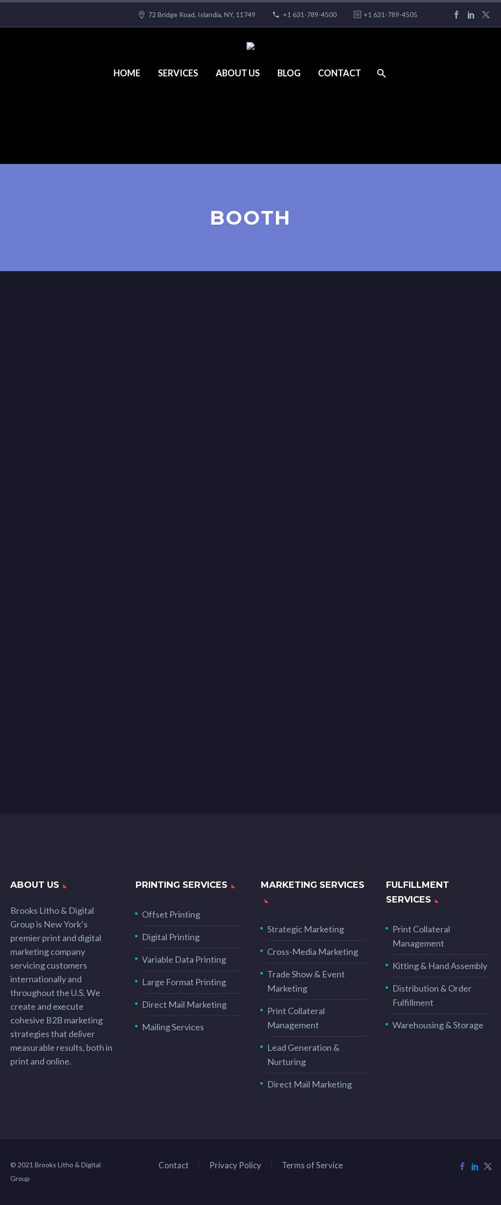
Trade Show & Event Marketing (306, 981)
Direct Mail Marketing (184, 1004)
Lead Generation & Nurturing (303, 1054)
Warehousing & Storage (437, 1025)
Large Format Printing (184, 981)
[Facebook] (456, 15)
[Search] (380, 73)
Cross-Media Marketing (312, 951)
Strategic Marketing (305, 929)
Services (178, 73)
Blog (288, 73)
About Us (238, 73)
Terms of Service (312, 1165)
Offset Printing (171, 914)
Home (127, 73)
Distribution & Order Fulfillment (432, 995)
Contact (339, 73)
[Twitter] (485, 15)
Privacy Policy (235, 1165)
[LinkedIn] (471, 15)
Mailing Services (173, 1026)
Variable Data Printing (184, 959)
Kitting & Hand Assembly (439, 965)
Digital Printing (171, 936)
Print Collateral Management (296, 1017)
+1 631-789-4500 (310, 14)
